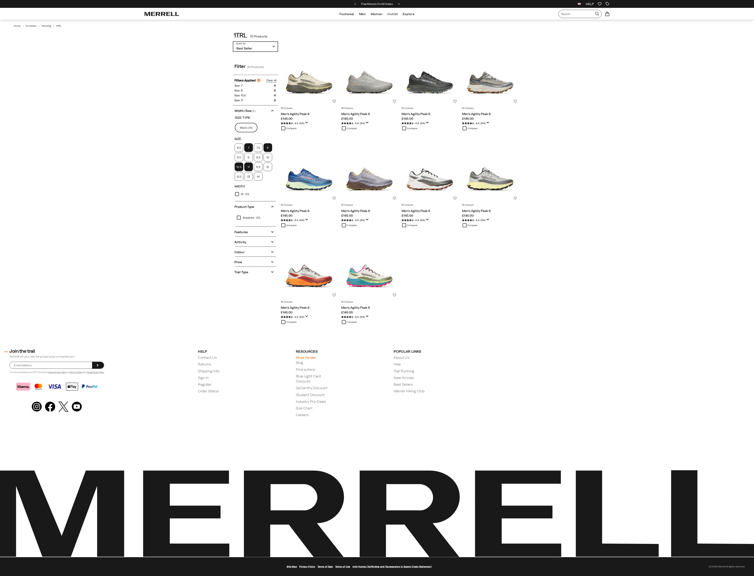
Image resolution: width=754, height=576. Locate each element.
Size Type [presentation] (242, 117)
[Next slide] (399, 4)
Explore (409, 14)
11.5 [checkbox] (258, 167)
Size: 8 (238, 90)
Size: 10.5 (240, 95)
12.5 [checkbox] (239, 176)
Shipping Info (208, 371)
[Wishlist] (600, 4)
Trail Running (404, 371)
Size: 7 (238, 85)
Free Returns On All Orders (377, 3)
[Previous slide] (355, 4)
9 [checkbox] (248, 157)
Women (377, 14)
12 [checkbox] (267, 167)
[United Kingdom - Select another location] (579, 4)
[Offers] (607, 4)
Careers (302, 415)
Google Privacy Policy (57, 372)
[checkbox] (248, 147)
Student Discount (310, 395)
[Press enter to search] (597, 14)
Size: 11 (238, 100)
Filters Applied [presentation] (247, 80)
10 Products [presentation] (258, 36)
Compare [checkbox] (291, 128)
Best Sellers (403, 384)
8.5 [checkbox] (239, 157)
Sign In (203, 378)
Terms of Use (342, 566)
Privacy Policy (307, 566)
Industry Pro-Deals (311, 401)
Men (362, 14)
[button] (255, 110)
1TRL (240, 35)
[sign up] (98, 365)
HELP (590, 4)
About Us (401, 357)
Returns (204, 364)
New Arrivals (404, 378)
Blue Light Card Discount (308, 378)
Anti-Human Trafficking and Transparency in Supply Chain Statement (392, 566)
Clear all (271, 80)
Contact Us (207, 357)
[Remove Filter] (274, 85)
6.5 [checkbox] (239, 147)
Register (205, 384)
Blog (299, 363)
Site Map (292, 566)
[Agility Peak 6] (309, 76)
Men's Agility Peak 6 (295, 114)
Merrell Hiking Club (409, 391)
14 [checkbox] (258, 176)
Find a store (305, 369)
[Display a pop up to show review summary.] (307, 123)
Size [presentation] (237, 139)
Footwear (346, 14)
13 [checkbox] (248, 176)
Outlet (392, 14)
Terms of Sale (76, 372)
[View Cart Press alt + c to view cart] (607, 14)
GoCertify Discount (312, 388)
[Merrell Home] (162, 14)
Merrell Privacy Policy (95, 372)
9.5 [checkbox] (258, 157)
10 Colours (286, 108)
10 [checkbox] (267, 157)
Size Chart (304, 408)
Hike (397, 364)
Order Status (208, 391)
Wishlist (334, 101)
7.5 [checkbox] (258, 147)
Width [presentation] (239, 186)
